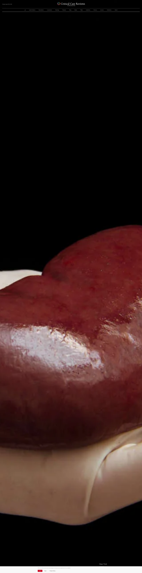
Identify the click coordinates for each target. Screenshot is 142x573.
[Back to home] (71, 4)
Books (76, 10)
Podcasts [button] (64, 10)
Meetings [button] (57, 10)
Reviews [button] (95, 10)
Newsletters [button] (41, 10)
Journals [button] (102, 10)
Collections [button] (109, 10)
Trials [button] (81, 10)
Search (116, 10)
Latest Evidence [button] (32, 10)
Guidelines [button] (88, 10)
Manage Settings (52, 570)
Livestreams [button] (49, 10)
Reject (45, 570)
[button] (25, 10)
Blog (70, 10)
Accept (40, 570)
